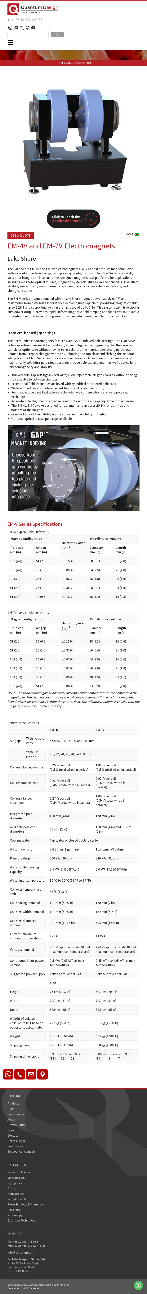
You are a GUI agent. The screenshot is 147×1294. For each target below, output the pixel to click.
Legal (11, 1130)
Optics (11, 1188)
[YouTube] (33, 27)
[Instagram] (10, 27)
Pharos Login (16, 1141)
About (11, 1119)
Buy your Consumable (21, 1151)
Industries (14, 1210)
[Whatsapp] (138, 1285)
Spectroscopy (16, 1178)
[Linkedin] (16, 27)
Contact (12, 1135)
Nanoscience (15, 1194)
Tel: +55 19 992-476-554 (25, 19)
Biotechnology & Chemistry (25, 1204)
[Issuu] (27, 27)
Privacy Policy (16, 1125)
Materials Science (18, 1172)
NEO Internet (31, 1288)
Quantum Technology (21, 1220)
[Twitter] (22, 27)
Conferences (15, 1114)
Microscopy (14, 1215)
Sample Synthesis (19, 1199)
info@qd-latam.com (20, 1252)
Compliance (15, 1146)
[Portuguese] (137, 235)
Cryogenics (14, 1183)
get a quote (21, 235)
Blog (10, 1109)
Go (57, 34)
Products (13, 1103)
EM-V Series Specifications (76, 62)
